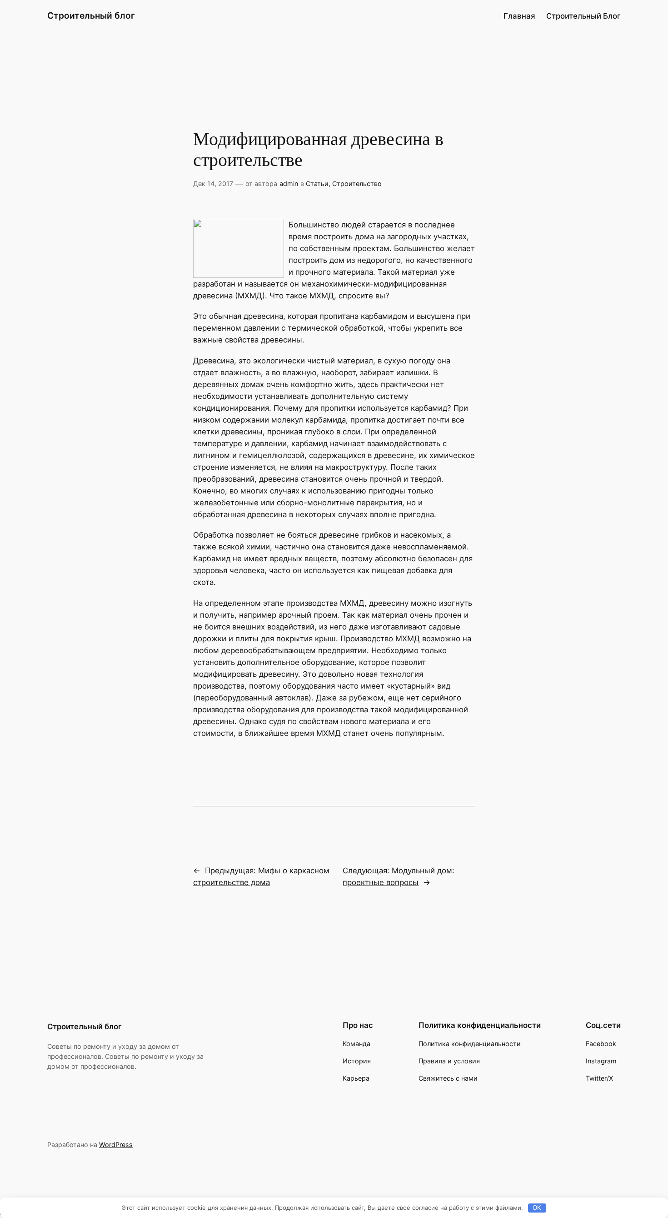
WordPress (116, 1144)
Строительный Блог (583, 15)
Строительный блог (91, 15)
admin (288, 183)
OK (537, 1207)
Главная (519, 15)
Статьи (317, 183)
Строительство (357, 183)
